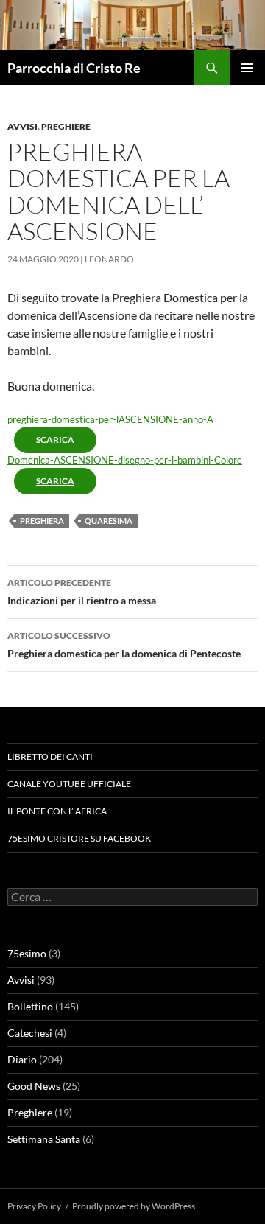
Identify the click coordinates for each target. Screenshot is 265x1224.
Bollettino (30, 1006)
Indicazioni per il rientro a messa (81, 591)
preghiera (42, 520)
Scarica (55, 439)
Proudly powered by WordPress (133, 1205)
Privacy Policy (34, 1205)
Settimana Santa (43, 1139)
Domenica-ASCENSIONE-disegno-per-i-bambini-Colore (124, 460)
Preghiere (66, 126)
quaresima (108, 520)
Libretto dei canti (50, 756)
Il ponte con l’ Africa (57, 810)
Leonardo (109, 259)
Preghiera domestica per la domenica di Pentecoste (124, 645)
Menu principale (247, 67)
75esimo (26, 953)
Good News (33, 1086)
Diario (22, 1059)
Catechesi (29, 1033)
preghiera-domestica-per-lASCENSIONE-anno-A (110, 419)
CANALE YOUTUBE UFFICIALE (69, 783)
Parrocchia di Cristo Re (74, 68)
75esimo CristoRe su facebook (79, 838)
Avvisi (22, 126)
